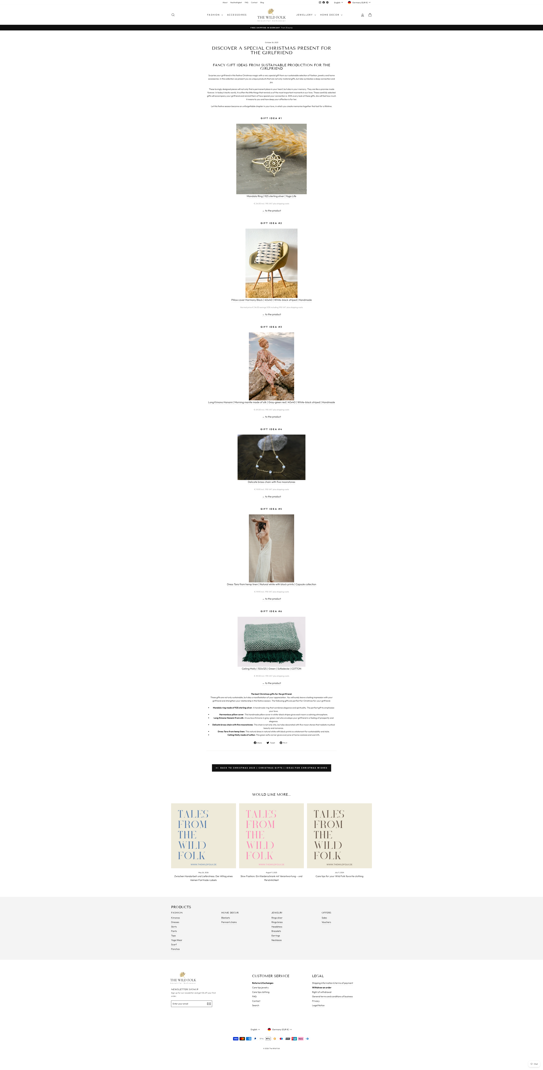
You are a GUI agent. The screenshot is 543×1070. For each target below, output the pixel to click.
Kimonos (175, 917)
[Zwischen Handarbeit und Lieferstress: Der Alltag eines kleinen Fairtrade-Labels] (203, 835)
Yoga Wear (176, 940)
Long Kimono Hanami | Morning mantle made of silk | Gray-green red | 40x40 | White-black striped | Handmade (271, 402)
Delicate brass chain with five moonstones (271, 482)
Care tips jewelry (260, 987)
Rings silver (277, 917)
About (225, 2)
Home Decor (330, 14)
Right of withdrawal (321, 992)
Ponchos (175, 949)
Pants (174, 931)
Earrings (276, 935)
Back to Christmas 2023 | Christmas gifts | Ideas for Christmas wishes (273, 768)
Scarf (174, 944)
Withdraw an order (321, 987)
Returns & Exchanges (262, 983)
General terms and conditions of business (332, 996)
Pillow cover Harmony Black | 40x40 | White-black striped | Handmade (271, 300)
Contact (254, 2)
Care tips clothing (260, 992)
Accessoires (237, 14)
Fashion (214, 14)
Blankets (225, 917)
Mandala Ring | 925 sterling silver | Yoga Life (271, 196)
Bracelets (276, 931)
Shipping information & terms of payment (332, 983)
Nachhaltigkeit (236, 2)
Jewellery (305, 14)
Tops (173, 935)
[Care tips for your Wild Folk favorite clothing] (339, 835)
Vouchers (326, 922)
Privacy (316, 1001)
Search (255, 1005)
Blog (262, 2)
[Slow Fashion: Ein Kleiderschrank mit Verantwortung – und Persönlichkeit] (271, 835)
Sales (324, 917)
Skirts (174, 926)
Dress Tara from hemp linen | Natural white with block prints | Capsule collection (271, 584)
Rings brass (277, 922)
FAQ (246, 2)
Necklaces (277, 940)
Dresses (175, 922)
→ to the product (271, 210)
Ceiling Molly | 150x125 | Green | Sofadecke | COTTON (271, 668)
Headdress (277, 926)
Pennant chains (229, 922)
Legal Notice (318, 1005)
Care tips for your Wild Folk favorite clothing (339, 876)
